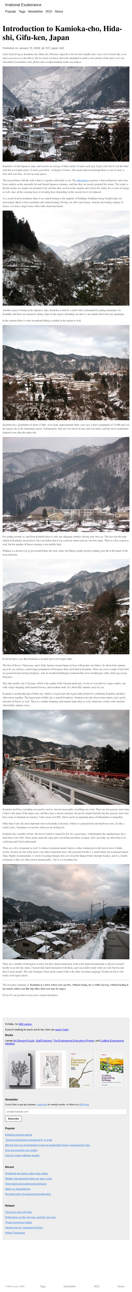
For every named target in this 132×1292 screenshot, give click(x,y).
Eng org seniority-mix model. (21, 1150)
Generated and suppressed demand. (26, 1183)
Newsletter (35, 11)
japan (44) (58, 48)
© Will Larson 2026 (14, 1286)
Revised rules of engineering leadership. (28, 1194)
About (59, 11)
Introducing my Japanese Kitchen (24, 1227)
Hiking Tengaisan (15, 1232)
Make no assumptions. (18, 1189)
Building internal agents (18, 1134)
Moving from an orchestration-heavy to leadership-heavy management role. (47, 1145)
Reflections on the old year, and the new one (30, 1217)
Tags (22, 11)
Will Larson (25, 1024)
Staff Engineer (44, 1040)
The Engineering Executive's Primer (73, 1040)
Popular (10, 11)
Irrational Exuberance (23, 5)
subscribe (42, 1104)
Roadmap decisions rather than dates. (26, 1173)
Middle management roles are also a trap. (28, 1178)
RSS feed (84, 1104)
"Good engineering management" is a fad (28, 1140)
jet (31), (47, 48)
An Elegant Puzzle (23, 1040)
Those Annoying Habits (18, 1222)
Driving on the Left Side (18, 1212)
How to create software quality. (22, 1155)
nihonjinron (83, 180)
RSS (49, 11)
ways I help (61, 1029)
